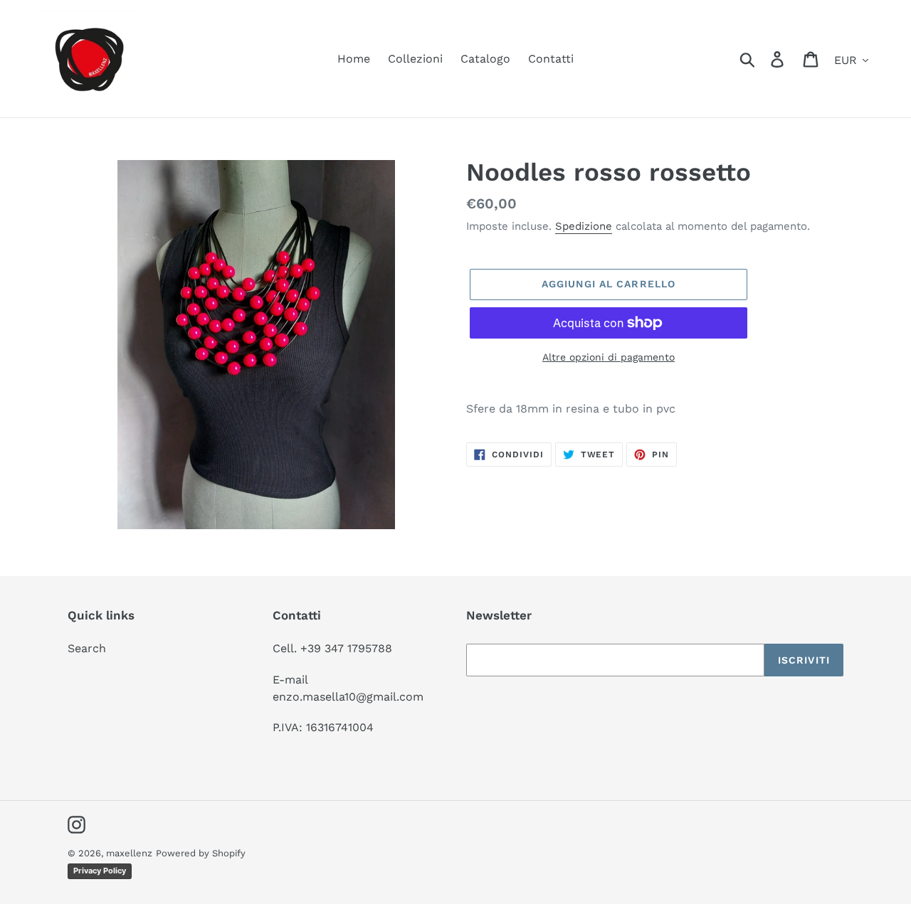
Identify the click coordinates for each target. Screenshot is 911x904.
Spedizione (583, 226)
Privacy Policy (99, 871)
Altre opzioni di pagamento (608, 357)
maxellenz (129, 853)
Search (87, 648)
